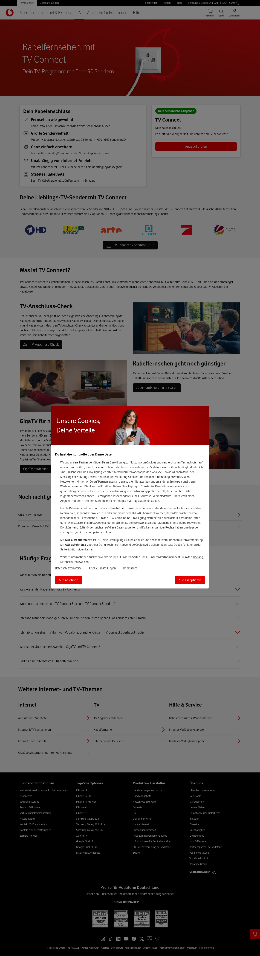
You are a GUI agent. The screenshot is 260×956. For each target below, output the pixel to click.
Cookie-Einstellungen (102, 568)
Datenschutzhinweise (68, 568)
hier (116, 472)
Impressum (130, 568)
